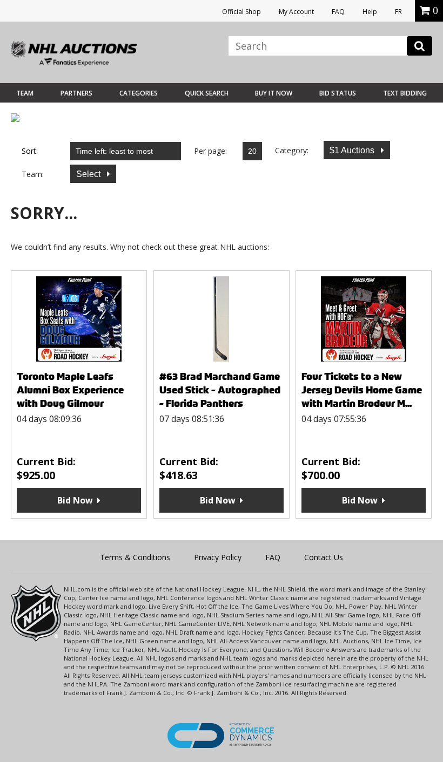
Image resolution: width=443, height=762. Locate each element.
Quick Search (207, 93)
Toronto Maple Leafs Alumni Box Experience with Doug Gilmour (70, 390)
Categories (138, 93)
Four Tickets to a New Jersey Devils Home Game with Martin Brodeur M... (361, 390)
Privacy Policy (217, 557)
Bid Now (75, 500)
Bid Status (337, 93)
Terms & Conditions (135, 557)
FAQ (338, 11)
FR (398, 11)
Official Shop (241, 11)
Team (24, 93)
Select (89, 174)
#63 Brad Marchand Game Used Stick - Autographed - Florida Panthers (219, 390)
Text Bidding (405, 93)
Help (370, 11)
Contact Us (323, 557)
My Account (296, 11)
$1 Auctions (353, 150)
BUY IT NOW (273, 93)
